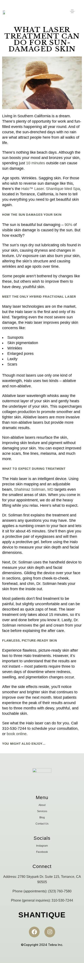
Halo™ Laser (32, 189)
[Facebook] (34, 932)
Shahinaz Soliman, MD (33, 489)
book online (16, 734)
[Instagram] (49, 932)
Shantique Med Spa (63, 189)
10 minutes (35, 163)
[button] (72, 12)
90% (68, 225)
